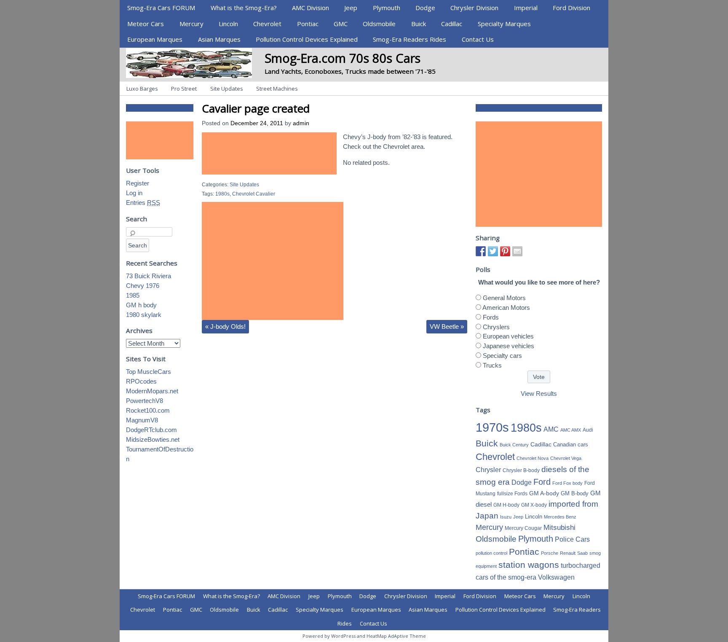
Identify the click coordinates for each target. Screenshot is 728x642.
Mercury (191, 23)
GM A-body (544, 493)
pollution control (491, 553)
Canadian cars (570, 444)
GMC (341, 23)
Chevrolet (267, 23)
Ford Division (571, 7)
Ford (542, 481)
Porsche (549, 553)
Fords (491, 317)
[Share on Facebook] (481, 251)
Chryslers (496, 326)
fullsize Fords (512, 494)
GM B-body (575, 493)
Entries (143, 202)
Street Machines (277, 88)
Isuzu (505, 516)
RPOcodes (141, 381)
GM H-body (506, 505)
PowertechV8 (144, 400)
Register (137, 183)
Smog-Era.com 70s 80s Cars (342, 58)
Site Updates (226, 88)
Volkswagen (556, 577)
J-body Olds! (225, 326)
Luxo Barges (142, 88)
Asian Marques (219, 39)
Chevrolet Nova (533, 458)
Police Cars (572, 539)
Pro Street (184, 88)
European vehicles (508, 336)
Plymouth (386, 7)
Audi (588, 430)
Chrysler (488, 469)
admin (301, 123)
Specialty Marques (504, 23)
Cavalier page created (256, 108)
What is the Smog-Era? (244, 7)
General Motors (504, 297)
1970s (492, 427)
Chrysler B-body (521, 470)
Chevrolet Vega (565, 458)
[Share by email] (517, 251)
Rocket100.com (148, 410)
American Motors (506, 307)
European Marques (154, 39)
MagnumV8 (142, 420)
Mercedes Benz (560, 516)
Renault (567, 553)
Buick (418, 23)
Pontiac (307, 23)
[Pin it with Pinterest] (505, 251)
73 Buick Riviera (148, 275)
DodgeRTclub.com (151, 429)
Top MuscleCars (148, 371)
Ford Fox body (567, 483)
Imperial (526, 7)
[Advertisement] (269, 153)
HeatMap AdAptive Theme (396, 636)
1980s (222, 194)
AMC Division (310, 7)
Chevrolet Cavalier (253, 194)
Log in (134, 192)
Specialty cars (502, 355)
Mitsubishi (559, 528)
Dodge (425, 7)
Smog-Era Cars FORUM (161, 7)
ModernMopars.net (152, 391)
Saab (582, 553)
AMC (551, 429)
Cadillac (451, 23)
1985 (132, 295)
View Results (539, 393)
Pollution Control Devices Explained (307, 39)
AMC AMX (570, 429)
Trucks (492, 365)
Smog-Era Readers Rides (409, 39)
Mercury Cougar (523, 528)
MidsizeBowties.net (152, 439)
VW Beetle (447, 326)
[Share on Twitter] (493, 251)
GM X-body (534, 505)
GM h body (141, 305)
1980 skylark (143, 314)
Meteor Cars (145, 23)
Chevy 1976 (142, 285)
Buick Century (514, 444)
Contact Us (478, 39)
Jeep (350, 7)
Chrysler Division (474, 7)
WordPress (343, 636)
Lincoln (228, 23)
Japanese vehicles (508, 345)
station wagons (528, 565)
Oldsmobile (379, 23)
